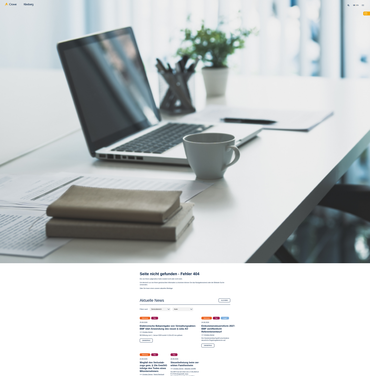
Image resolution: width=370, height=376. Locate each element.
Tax (154, 318)
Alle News (224, 300)
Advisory (145, 318)
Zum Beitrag (146, 340)
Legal (225, 318)
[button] (348, 5)
